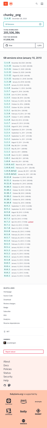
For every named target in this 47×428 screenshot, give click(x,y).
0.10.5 (7, 187)
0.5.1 (7, 257)
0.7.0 (7, 228)
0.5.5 (7, 244)
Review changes (9, 303)
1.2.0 (7, 145)
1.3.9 (7, 85)
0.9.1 (7, 209)
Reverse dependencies (11, 323)
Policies (7, 369)
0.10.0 (7, 203)
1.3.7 (7, 91)
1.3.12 (7, 75)
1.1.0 (7, 155)
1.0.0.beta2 (10, 171)
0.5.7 (7, 238)
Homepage (7, 291)
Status (7, 373)
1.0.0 (7, 161)
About (6, 361)
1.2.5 (7, 129)
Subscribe (6, 311)
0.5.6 (7, 241)
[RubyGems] (11, 3)
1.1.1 (7, 152)
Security (7, 376)
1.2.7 (7, 123)
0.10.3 (7, 193)
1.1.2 (7, 148)
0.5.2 (7, 254)
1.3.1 (7, 110)
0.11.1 (7, 180)
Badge (5, 307)
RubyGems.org (16, 394)
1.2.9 (7, 117)
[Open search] (37, 4)
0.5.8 (7, 234)
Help (6, 380)
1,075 (39, 45)
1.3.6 (7, 94)
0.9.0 (7, 212)
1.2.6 (7, 126)
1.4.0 (7, 63)
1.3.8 (7, 88)
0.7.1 (7, 225)
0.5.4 (7, 247)
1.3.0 (7, 114)
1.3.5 (7, 98)
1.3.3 (7, 104)
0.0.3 (7, 269)
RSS (5, 315)
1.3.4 (7, 101)
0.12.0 (7, 177)
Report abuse (10, 351)
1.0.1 (7, 158)
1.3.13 (7, 72)
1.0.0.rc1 (9, 168)
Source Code (8, 295)
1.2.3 (7, 136)
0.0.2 (7, 273)
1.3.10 (7, 82)
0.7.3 (7, 219)
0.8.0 (7, 215)
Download (7, 299)
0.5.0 (7, 260)
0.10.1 (7, 199)
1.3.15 (7, 66)
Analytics (6, 319)
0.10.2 (7, 196)
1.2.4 (7, 133)
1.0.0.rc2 (9, 164)
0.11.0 (7, 183)
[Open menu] (5, 4)
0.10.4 (7, 190)
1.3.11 (7, 79)
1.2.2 (7, 139)
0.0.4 (7, 266)
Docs (6, 365)
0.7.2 (7, 222)
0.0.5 (7, 263)
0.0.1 (7, 276)
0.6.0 (7, 231)
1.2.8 (7, 120)
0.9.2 (7, 206)
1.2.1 (7, 142)
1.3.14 (7, 69)
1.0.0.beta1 (10, 174)
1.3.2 (7, 107)
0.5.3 (7, 250)
